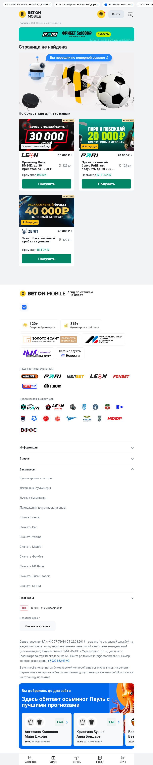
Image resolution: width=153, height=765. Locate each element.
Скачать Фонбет (31, 556)
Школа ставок (30, 517)
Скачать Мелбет (31, 547)
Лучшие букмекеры (33, 498)
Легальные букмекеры (35, 488)
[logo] (30, 14)
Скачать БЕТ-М (30, 586)
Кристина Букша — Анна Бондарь (76, 4)
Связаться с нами (37, 626)
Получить (46, 184)
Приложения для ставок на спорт (43, 507)
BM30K (41, 175)
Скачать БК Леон (32, 566)
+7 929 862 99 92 (58, 660)
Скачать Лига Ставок (35, 576)
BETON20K (104, 175)
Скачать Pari (28, 527)
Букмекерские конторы (36, 478)
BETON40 (43, 249)
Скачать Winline (30, 537)
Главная (23, 23)
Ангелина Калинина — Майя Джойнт (26, 4)
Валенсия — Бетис (119, 4)
